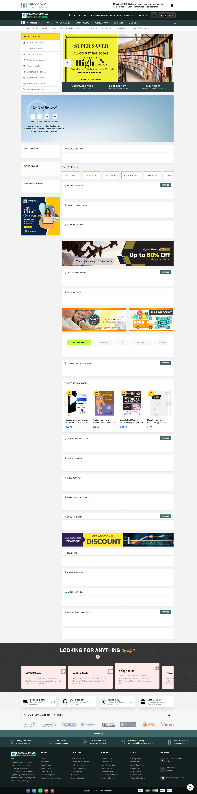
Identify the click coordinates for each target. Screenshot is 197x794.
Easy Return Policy (137, 765)
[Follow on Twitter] (74, 15)
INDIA (144, 15)
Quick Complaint (49, 28)
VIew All (165, 185)
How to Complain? (107, 768)
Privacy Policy (135, 762)
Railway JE (142, 342)
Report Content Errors (108, 765)
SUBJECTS (118, 23)
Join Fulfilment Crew (78, 759)
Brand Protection (136, 775)
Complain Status (91, 28)
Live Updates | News (48, 775)
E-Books (133, 23)
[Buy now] (75, 393)
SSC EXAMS (111, 175)
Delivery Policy (135, 759)
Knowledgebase (76, 771)
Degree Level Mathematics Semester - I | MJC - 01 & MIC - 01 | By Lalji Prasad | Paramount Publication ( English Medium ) (77, 421)
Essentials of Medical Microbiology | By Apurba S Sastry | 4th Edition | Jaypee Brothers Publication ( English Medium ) (132, 421)
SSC (122, 342)
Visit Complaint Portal (108, 771)
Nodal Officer (75, 775)
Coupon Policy (135, 771)
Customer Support (77, 778)
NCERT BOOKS (71, 175)
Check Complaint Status (109, 775)
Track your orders (107, 759)
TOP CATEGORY (62, 23)
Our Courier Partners (108, 778)
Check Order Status (29, 28)
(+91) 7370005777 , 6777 (127, 15)
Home (49, 23)
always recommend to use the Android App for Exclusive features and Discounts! (138, 5)
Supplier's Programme (140, 28)
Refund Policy (135, 768)
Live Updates (122, 28)
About (43, 759)
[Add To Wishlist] (79, 393)
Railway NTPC (79, 342)
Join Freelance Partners (79, 765)
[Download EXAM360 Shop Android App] (79, 15)
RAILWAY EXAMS (131, 175)
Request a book (106, 762)
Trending (103, 342)
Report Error (107, 28)
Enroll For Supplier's (78, 768)
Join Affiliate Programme (80, 762)
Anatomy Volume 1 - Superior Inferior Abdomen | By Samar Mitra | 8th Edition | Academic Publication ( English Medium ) (105, 421)
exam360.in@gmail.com (102, 15)
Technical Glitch (46, 771)
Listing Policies (46, 768)
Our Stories (45, 762)
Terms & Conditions (137, 778)
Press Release (46, 765)
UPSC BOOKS (91, 175)
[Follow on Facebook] (69, 15)
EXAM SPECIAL (82, 23)
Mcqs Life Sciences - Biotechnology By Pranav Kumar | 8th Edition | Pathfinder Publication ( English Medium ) (157, 421)
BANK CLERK (172, 175)
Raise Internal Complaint (70, 28)
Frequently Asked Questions (51, 778)
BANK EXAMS (153, 175)
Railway (163, 342)
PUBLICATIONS (101, 23)
